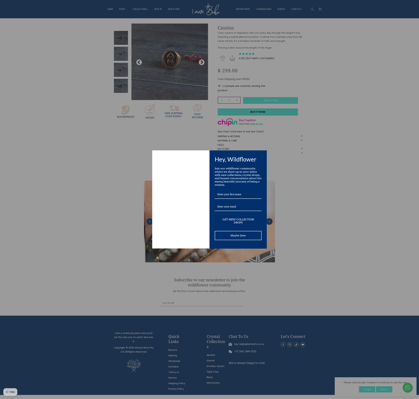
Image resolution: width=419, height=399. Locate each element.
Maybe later (238, 235)
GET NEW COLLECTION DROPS (238, 221)
